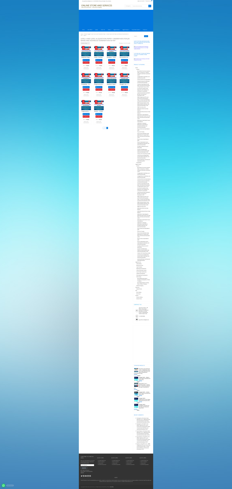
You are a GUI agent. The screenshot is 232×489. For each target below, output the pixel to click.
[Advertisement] (116, 18)
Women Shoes (139, 298)
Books (109, 29)
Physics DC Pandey (140, 131)
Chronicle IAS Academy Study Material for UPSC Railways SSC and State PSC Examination (143, 90)
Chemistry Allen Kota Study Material (143, 79)
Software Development (140, 273)
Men (136, 290)
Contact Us (145, 29)
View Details (87, 62)
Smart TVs (103, 29)
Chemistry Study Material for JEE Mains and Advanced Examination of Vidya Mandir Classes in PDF (143, 85)
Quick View (86, 67)
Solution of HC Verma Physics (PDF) (143, 153)
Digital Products (125, 29)
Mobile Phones (139, 288)
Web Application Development (141, 275)
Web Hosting (138, 276)
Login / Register (141, 1)
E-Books (137, 69)
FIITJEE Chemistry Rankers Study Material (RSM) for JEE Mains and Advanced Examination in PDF (143, 104)
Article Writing (138, 263)
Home (83, 29)
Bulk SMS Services (139, 265)
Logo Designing (139, 267)
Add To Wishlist (86, 68)
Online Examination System (141, 270)
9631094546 (96, 1)
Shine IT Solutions (101, 461)
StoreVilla (111, 486)
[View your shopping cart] (150, 1)
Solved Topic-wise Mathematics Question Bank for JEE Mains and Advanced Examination (143, 157)
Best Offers (90, 29)
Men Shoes (138, 293)
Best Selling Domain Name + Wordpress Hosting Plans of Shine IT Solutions (143, 280)
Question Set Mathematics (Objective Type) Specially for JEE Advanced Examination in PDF (143, 151)
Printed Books (139, 162)
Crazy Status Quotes (136, 29)
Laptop (96, 29)
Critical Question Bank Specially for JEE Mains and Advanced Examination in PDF (143, 94)
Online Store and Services (96, 5)
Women (137, 295)
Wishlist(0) (148, 1)
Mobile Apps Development (141, 268)
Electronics (137, 287)
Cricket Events (100, 463)
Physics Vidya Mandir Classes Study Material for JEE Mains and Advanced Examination (143, 143)
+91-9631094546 (142, 316)
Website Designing (139, 285)
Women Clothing (139, 297)
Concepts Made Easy (102, 460)
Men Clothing (138, 292)
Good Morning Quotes (102, 464)
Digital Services (116, 29)
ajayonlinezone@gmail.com (88, 1)
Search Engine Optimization (141, 271)
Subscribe (84, 467)
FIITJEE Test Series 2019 (141, 107)
